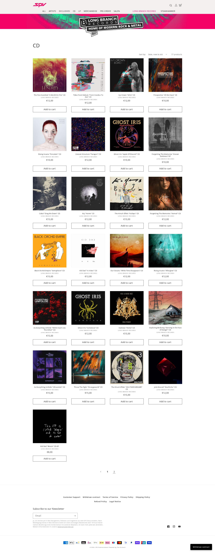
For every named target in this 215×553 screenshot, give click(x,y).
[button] (145, 11)
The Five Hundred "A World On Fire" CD (49, 95)
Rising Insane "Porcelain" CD (49, 154)
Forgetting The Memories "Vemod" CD (165, 213)
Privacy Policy (126, 497)
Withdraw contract (91, 497)
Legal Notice (115, 501)
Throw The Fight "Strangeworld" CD (88, 387)
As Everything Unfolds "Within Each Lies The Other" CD (50, 329)
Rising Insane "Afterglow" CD (165, 271)
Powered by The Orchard (117, 547)
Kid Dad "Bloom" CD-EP (49, 446)
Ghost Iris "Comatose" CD (88, 328)
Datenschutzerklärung (65, 527)
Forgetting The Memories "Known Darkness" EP (165, 155)
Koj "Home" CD (88, 213)
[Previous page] (101, 471)
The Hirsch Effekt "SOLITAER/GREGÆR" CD (126, 388)
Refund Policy (100, 501)
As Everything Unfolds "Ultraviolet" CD (49, 387)
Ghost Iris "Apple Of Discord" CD (127, 154)
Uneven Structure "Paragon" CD (88, 154)
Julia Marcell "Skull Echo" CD (165, 387)
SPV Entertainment (101, 547)
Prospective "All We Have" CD (165, 95)
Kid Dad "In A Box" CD (88, 271)
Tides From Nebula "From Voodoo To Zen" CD (88, 96)
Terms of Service (110, 497)
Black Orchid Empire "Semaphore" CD (50, 271)
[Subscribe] (75, 516)
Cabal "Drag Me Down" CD (49, 213)
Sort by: (142, 54)
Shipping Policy (143, 497)
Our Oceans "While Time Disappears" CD (127, 271)
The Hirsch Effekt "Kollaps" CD (127, 213)
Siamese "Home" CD (127, 328)
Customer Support (71, 497)
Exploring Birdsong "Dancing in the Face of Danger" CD (165, 329)
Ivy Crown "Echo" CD (126, 95)
